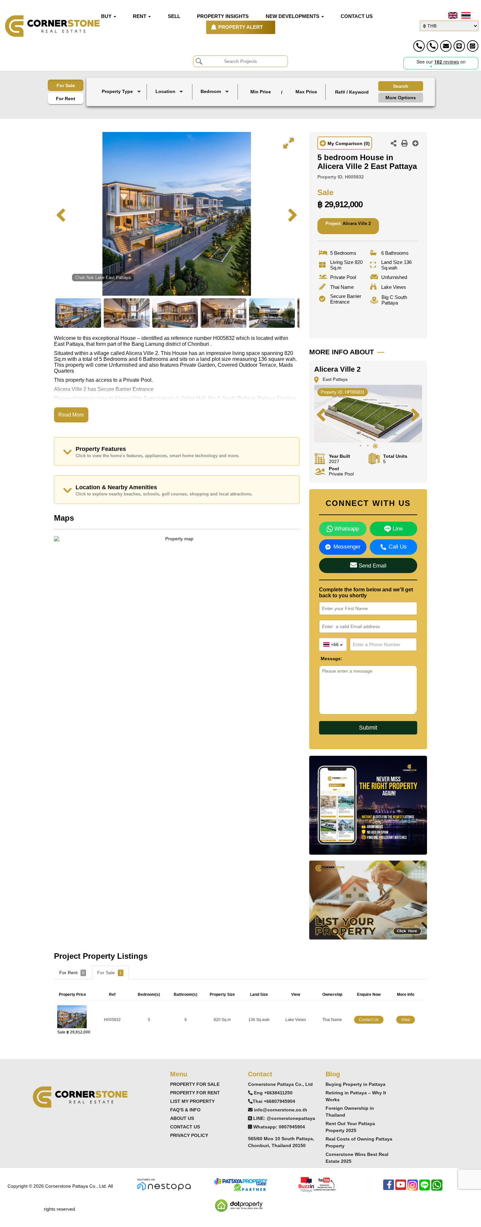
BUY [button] (107, 16)
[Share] (394, 144)
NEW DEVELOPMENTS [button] (293, 16)
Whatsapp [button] (346, 529)
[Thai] (465, 15)
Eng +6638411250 (273, 1092)
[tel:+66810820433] (432, 46)
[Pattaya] (170, 101)
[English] (452, 15)
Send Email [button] (371, 566)
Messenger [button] (347, 547)
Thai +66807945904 (274, 1101)
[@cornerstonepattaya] (459, 46)
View (405, 1019)
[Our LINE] (424, 1188)
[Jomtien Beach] (170, 107)
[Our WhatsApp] (436, 1188)
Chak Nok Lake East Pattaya (103, 277)
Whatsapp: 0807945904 (279, 1126)
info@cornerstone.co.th (280, 1109)
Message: (325, 658)
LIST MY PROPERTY (192, 1101)
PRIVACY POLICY (189, 1135)
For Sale (66, 85)
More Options (400, 97)
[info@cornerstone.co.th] (446, 46)
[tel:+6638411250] (419, 46)
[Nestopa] (164, 1184)
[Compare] (415, 144)
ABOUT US (182, 1118)
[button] (122, 92)
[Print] (404, 144)
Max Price (306, 91)
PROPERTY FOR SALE (195, 1084)
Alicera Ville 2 (357, 223)
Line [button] (397, 529)
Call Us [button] (398, 547)
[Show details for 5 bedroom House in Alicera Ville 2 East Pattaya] (74, 1016)
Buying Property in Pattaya (355, 1084)
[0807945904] (472, 46)
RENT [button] (140, 16)
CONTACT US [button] (357, 16)
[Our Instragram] (412, 1188)
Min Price (260, 91)
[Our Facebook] (388, 1188)
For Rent (65, 98)
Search (400, 86)
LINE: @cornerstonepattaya (284, 1118)
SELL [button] (174, 16)
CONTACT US (185, 1126)
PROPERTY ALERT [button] (240, 27)
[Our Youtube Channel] (400, 1188)
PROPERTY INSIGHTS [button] (223, 16)
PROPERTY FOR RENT (195, 1092)
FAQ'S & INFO (185, 1109)
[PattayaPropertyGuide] (240, 1184)
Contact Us (369, 1019)
